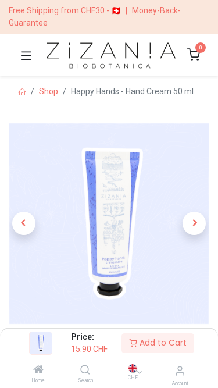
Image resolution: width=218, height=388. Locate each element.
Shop (48, 91)
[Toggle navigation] (26, 55)
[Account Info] (179, 371)
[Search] (85, 370)
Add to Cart (162, 342)
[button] (24, 223)
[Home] (38, 370)
